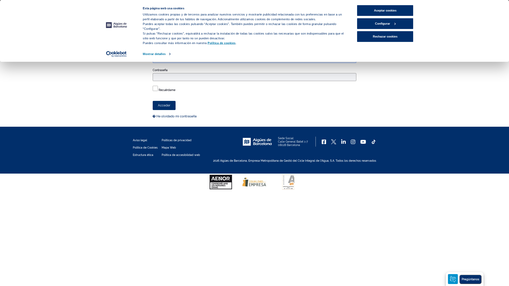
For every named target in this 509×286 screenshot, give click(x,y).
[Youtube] (363, 141)
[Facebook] (324, 141)
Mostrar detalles (154, 54)
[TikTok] (373, 141)
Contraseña (160, 70)
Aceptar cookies (385, 10)
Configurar (383, 23)
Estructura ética (143, 155)
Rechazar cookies (385, 36)
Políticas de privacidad (176, 140)
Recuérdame (166, 90)
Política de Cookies (145, 147)
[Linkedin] (343, 141)
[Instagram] (353, 141)
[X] (333, 141)
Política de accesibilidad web (181, 155)
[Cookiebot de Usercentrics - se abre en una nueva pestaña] (116, 54)
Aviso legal (140, 140)
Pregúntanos (470, 279)
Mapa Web (169, 147)
